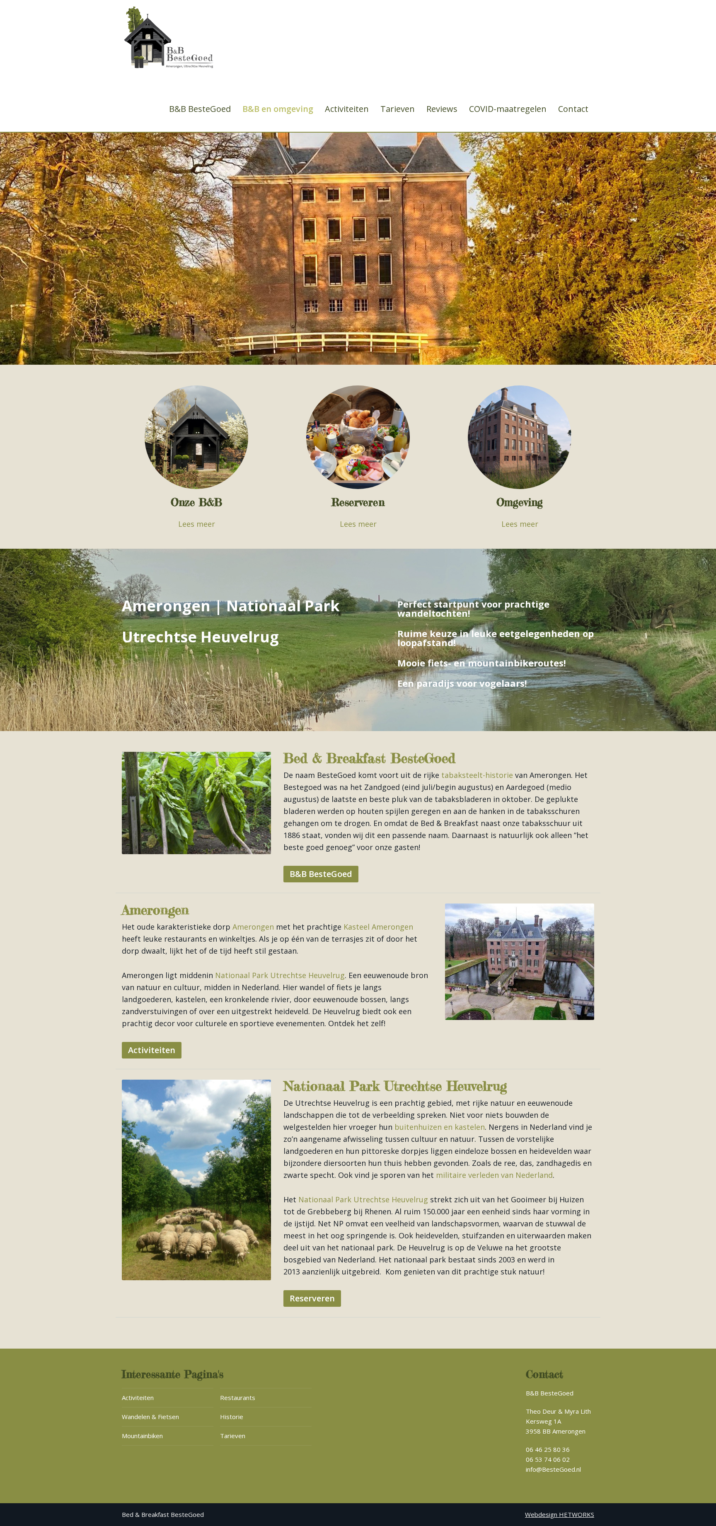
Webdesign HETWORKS (559, 1514)
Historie (231, 1416)
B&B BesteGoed (200, 108)
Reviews (441, 108)
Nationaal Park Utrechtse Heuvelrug (280, 975)
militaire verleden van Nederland (494, 1175)
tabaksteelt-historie (477, 775)
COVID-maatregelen (508, 108)
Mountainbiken (142, 1436)
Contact (573, 108)
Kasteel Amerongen (378, 927)
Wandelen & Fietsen (150, 1416)
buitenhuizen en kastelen (439, 1127)
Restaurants (237, 1397)
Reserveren (312, 1298)
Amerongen (253, 927)
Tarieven (397, 108)
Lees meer (196, 524)
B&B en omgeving (277, 108)
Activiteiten (347, 108)
